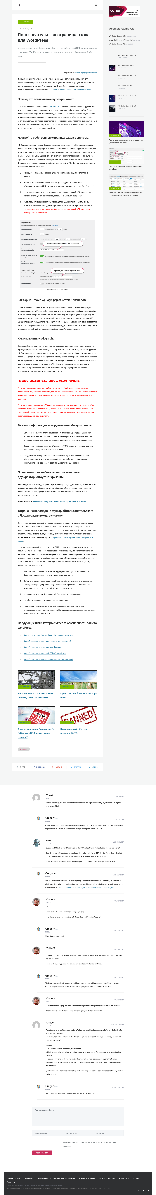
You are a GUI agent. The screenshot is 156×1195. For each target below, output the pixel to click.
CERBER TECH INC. (14, 1178)
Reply (48, 798)
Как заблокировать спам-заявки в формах (42, 647)
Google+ (59, 767)
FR (97, 1188)
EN (90, 1188)
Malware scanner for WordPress (64, 1178)
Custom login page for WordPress (86, 73)
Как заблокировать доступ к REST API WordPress (45, 653)
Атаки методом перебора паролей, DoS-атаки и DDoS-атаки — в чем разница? (36, 733)
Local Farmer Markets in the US (51, 1186)
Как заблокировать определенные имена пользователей (48, 659)
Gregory (51, 817)
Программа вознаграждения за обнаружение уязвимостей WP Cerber (126, 141)
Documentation (42, 1178)
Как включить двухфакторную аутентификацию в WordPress (59, 501)
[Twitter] (138, 1191)
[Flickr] (147, 1191)
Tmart (49, 795)
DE (93, 1188)
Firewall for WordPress (87, 1178)
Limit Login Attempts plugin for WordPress (47, 1188)
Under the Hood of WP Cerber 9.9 (121, 40)
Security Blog (25, 22)
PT (106, 1188)
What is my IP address (107, 1178)
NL (100, 1188)
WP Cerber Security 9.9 (117, 44)
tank (48, 840)
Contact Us (29, 1178)
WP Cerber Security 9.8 (126, 86)
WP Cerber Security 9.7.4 (127, 96)
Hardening (23, 749)
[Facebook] (143, 1191)
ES (95, 1188)
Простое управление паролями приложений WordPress (125, 167)
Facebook (40, 767)
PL (102, 1188)
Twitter (77, 767)
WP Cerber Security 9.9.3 (117, 36)
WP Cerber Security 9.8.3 (127, 76)
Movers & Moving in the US (27, 1186)
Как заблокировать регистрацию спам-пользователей (47, 641)
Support (136, 1178)
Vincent (50, 899)
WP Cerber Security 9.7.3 (127, 106)
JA (109, 1188)
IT (104, 1188)
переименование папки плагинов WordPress (71, 90)
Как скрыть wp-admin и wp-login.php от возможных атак (48, 635)
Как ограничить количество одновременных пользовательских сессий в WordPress (125, 194)
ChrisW (50, 1022)
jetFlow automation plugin (80, 1188)
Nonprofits (11, 1182)
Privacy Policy (124, 1178)
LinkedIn (95, 767)
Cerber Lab (54, 106)
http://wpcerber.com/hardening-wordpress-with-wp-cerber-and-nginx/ (86, 888)
